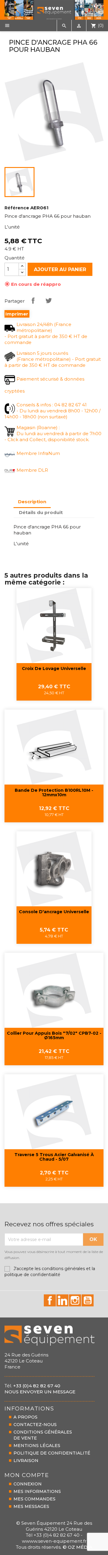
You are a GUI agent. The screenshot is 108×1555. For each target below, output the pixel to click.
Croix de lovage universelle (54, 668)
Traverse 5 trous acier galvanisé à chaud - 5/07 (54, 1157)
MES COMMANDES (35, 1499)
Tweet (49, 301)
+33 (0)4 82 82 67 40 (36, 1386)
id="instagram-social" (75, 1300)
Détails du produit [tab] (41, 512)
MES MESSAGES (31, 1506)
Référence (16, 208)
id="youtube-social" (88, 1300)
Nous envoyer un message (39, 1392)
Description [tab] (32, 501)
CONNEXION (28, 1484)
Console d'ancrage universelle (54, 912)
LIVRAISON (26, 1460)
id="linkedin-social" (62, 1300)
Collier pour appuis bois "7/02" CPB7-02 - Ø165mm (54, 1035)
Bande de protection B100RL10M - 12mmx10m (54, 792)
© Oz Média (77, 1547)
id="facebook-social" (50, 1300)
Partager (33, 301)
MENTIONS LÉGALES (37, 1445)
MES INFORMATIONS (37, 1491)
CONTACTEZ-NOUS (35, 1424)
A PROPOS (26, 1417)
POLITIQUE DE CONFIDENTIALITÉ (52, 1453)
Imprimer (16, 314)
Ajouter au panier (60, 269)
